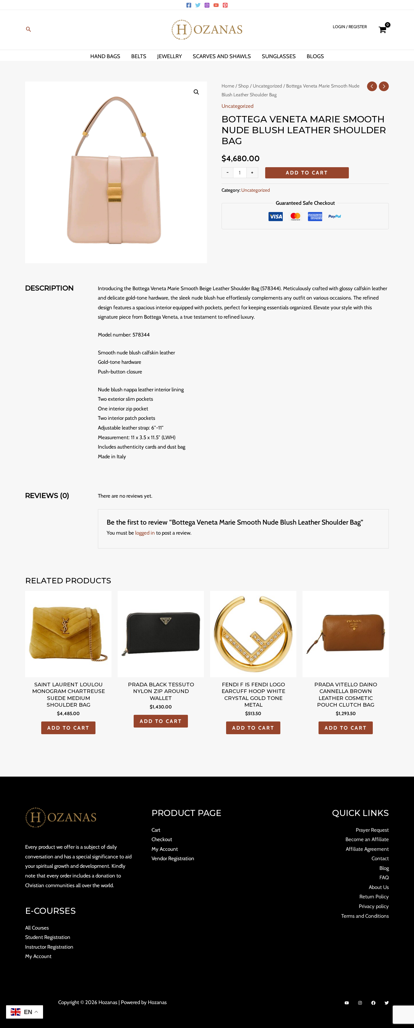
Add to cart (307, 173)
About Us (379, 887)
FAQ (384, 877)
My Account (38, 956)
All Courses (37, 928)
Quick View (68, 671)
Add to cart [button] (68, 728)
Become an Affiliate (367, 839)
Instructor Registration (49, 947)
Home (228, 86)
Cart (156, 830)
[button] (28, 30)
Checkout (162, 839)
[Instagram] (207, 5)
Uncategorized (267, 86)
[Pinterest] (225, 5)
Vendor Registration (173, 858)
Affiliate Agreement (367, 849)
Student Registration (47, 937)
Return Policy (374, 897)
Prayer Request (372, 830)
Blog (384, 868)
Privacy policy (374, 906)
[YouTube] (216, 5)
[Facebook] (189, 5)
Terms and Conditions (365, 916)
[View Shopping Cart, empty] (382, 29)
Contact (380, 858)
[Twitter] (198, 5)
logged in (145, 533)
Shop (243, 86)
